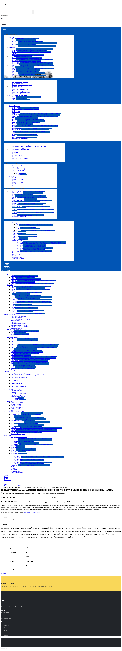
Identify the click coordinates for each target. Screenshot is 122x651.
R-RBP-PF (34, 46)
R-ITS (26, 97)
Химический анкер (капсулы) (20, 89)
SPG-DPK (19, 233)
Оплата (6, 477)
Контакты (7, 478)
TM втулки (15, 53)
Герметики (15, 255)
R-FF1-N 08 (25, 109)
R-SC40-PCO (31, 246)
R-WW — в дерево (17, 183)
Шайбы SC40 (16, 254)
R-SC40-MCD (41, 242)
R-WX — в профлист (22, 169)
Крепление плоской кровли (12, 162)
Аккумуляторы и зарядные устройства (23, 150)
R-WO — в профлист (18, 182)
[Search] (33, 12)
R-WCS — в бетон (17, 180)
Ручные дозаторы (17, 86)
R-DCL (32, 59)
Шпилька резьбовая (17, 94)
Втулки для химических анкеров (19, 95)
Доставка (6, 475)
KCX (22, 194)
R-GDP (26, 227)
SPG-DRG (24, 234)
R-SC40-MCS (41, 243)
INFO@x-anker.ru (6, 618)
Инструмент (9, 141)
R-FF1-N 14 (36, 115)
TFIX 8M (34, 429)
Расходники (9, 219)
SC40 (13, 252)
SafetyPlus (12, 47)
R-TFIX (27, 204)
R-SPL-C (31, 52)
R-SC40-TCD (32, 251)
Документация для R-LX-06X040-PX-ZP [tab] (16, 519)
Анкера (29, 512)
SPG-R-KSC (20, 239)
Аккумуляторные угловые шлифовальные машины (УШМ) (29, 146)
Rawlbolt (11, 37)
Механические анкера (11, 34)
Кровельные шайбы (17, 166)
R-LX (23, 67)
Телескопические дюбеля (19, 172)
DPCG (34, 224)
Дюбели (8, 103)
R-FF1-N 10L (36, 113)
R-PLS (19, 98)
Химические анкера (11, 79)
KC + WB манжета (27, 193)
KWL (29, 196)
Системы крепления (18, 170)
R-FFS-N (35, 116)
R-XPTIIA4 (23, 74)
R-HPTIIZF (32, 64)
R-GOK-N (21, 174)
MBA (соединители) (24, 199)
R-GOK (21, 173)
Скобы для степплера (18, 258)
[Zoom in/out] (6, 648)
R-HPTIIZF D (33, 65)
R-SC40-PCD (31, 245)
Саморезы (15, 167)
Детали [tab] (6, 517)
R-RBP (24, 44)
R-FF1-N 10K (16, 112)
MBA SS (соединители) (32, 200)
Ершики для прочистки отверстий (22, 85)
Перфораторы (16, 152)
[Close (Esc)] (1, 648)
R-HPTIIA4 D (32, 62)
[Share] (3, 648)
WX (13, 185)
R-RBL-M (27, 41)
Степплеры (15, 159)
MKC (26, 201)
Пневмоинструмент (17, 155)
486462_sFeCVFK (6, 573)
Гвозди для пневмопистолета (20, 223)
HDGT (34, 225)
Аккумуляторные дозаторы (20, 82)
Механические (36, 512)
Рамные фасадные (14, 106)
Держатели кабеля (17, 240)
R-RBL (24, 40)
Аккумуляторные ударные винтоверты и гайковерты (27, 148)
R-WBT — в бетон (17, 179)
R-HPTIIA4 (26, 61)
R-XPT (25, 71)
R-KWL (29, 197)
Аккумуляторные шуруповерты (21, 149)
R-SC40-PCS (30, 249)
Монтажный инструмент (19, 216)
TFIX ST (28, 215)
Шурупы (11, 176)
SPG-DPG (19, 231)
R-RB (25, 38)
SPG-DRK (24, 236)
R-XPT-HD (28, 73)
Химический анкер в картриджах (21, 92)
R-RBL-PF (34, 43)
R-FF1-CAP (25, 107)
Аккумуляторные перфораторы (21, 145)
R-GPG (28, 228)
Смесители (15, 88)
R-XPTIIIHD (29, 75)
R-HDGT (35, 230)
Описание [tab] (7, 516)
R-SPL (32, 49)
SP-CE (21, 99)
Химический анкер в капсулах (20, 91)
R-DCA (27, 58)
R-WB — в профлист (18, 177)
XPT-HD (28, 55)
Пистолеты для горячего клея (20, 153)
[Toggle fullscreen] (4, 648)
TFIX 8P (34, 431)
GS (22, 56)
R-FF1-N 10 (15, 110)
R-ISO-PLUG (29, 203)
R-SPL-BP (29, 50)
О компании (7, 267)
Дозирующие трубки (18, 83)
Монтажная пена (17, 257)
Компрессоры (16, 156)
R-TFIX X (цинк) (36, 428)
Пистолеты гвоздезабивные (20, 158)
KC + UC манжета (28, 191)
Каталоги (6, 628)
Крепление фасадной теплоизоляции (15, 188)
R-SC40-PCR (34, 248)
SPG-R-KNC (20, 237)
